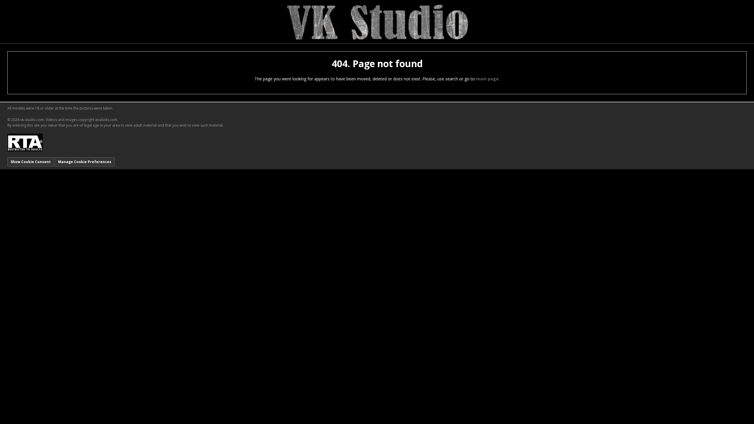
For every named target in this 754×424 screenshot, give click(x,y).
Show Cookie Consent (31, 161)
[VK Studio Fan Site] (377, 21)
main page (487, 79)
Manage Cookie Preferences (84, 161)
